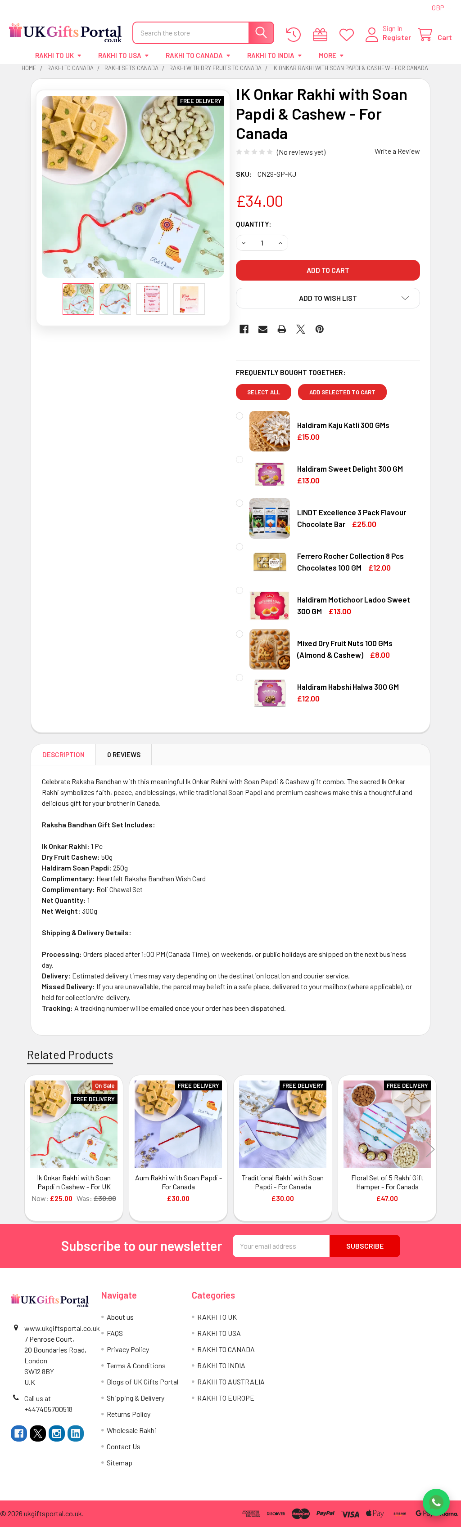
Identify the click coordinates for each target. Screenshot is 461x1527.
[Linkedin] (76, 1433)
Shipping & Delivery (135, 1397)
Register (397, 37)
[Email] (263, 329)
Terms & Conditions (136, 1365)
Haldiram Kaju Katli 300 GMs (343, 424)
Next (430, 1149)
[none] (133, 187)
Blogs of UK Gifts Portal (142, 1381)
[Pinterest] (320, 329)
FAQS (115, 1333)
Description (63, 754)
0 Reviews (123, 754)
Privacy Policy (128, 1349)
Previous (31, 1149)
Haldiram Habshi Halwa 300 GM (348, 686)
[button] (328, 298)
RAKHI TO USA (119, 55)
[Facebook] (244, 329)
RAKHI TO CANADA (194, 55)
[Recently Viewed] (295, 35)
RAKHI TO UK (54, 55)
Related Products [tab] (70, 1054)
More (327, 55)
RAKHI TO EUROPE (225, 1397)
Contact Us (123, 1446)
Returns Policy (128, 1414)
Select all (263, 392)
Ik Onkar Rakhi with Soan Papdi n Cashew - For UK (74, 1182)
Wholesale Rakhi (131, 1430)
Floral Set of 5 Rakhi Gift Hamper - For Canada (387, 1182)
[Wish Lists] (348, 35)
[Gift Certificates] (322, 35)
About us (120, 1317)
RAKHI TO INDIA (270, 55)
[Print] (282, 329)
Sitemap (119, 1462)
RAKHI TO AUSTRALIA (231, 1381)
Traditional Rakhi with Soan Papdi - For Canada (283, 1182)
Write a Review (397, 151)
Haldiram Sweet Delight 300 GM (350, 468)
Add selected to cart (342, 392)
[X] (301, 329)
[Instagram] (57, 1433)
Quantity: (253, 223)
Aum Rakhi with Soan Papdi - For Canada (178, 1182)
